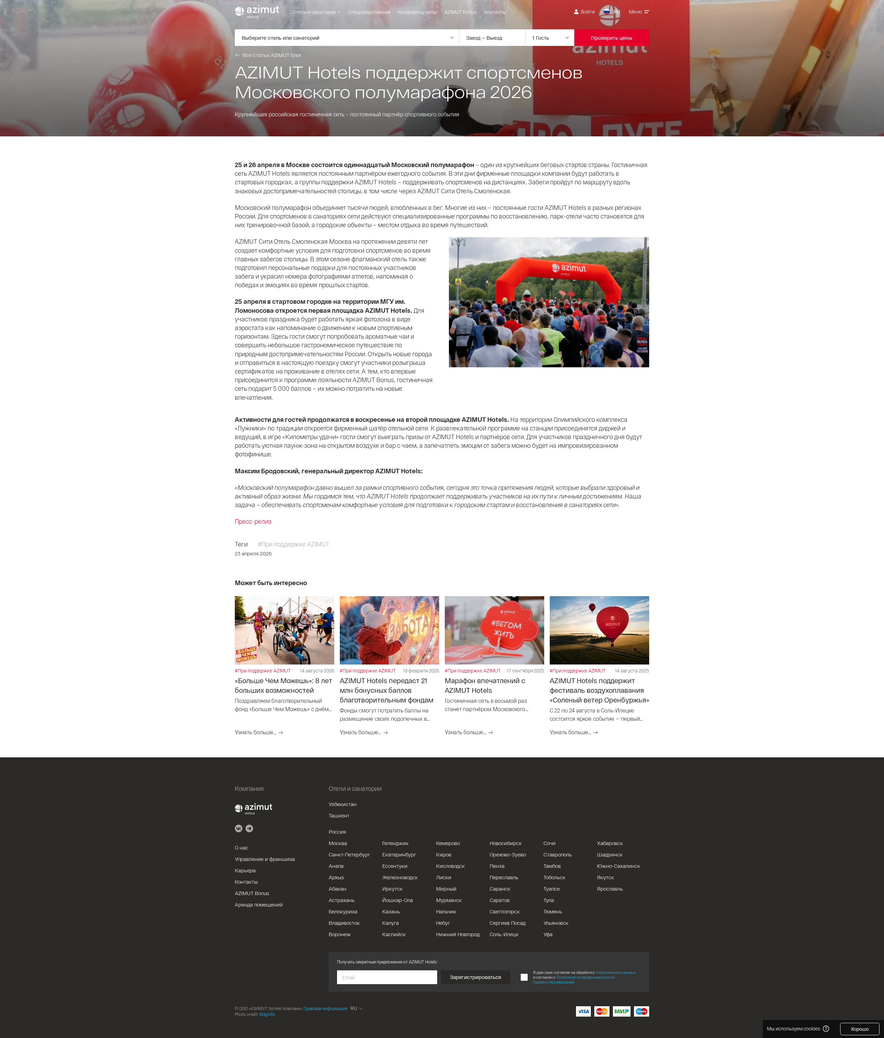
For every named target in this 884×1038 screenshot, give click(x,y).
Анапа (336, 866)
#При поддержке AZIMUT (293, 544)
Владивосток (344, 923)
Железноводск (400, 877)
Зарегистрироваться (475, 977)
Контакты (495, 12)
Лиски (443, 877)
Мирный (446, 888)
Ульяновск (556, 923)
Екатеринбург (399, 854)
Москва (338, 843)
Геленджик (395, 843)
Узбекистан (343, 804)
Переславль (504, 877)
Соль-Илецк (504, 934)
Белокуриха (343, 911)
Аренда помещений (259, 904)
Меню (635, 11)
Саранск (500, 888)
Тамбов (552, 866)
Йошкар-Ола (397, 900)
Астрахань (342, 900)
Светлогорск (505, 911)
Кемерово (448, 843)
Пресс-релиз (253, 521)
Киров (443, 854)
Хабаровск (610, 843)
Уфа (548, 934)
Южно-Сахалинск (618, 866)
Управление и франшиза (265, 859)
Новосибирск (506, 843)
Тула (549, 900)
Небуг (443, 923)
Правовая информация (325, 1008)
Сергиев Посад (508, 923)
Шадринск (610, 854)
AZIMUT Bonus (460, 12)
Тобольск (554, 877)
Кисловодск (450, 866)
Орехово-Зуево (508, 854)
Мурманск (449, 900)
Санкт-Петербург (349, 854)
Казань (391, 911)
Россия (337, 831)
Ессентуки (394, 866)
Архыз (336, 877)
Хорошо (860, 1029)
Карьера (245, 870)
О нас (241, 847)
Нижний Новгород (458, 934)
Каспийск (394, 934)
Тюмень (553, 911)
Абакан (337, 888)
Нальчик (446, 911)
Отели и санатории (314, 12)
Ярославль (610, 888)
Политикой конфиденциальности (585, 977)
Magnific (267, 1014)
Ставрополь (558, 854)
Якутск (605, 877)
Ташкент (339, 815)
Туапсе (552, 888)
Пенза (497, 866)
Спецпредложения (369, 12)
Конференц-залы (417, 12)
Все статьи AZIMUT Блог (272, 55)
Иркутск (392, 888)
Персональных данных (616, 972)
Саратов (500, 900)
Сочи (550, 843)
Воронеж (340, 934)
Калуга (390, 923)
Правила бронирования (553, 982)
